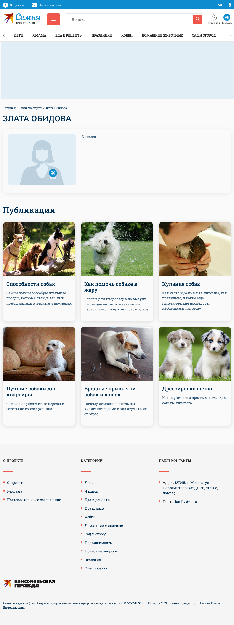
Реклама (14, 491)
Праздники (102, 35)
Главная (9, 108)
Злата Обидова (56, 108)
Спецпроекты (97, 568)
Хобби (127, 35)
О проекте (15, 482)
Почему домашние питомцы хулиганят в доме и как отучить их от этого (115, 408)
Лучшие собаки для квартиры (31, 391)
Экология (93, 559)
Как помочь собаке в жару (110, 287)
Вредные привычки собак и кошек (110, 391)
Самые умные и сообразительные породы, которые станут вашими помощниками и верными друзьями (39, 298)
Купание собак (181, 284)
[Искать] (197, 19)
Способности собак (30, 284)
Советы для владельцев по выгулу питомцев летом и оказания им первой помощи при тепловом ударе (116, 304)
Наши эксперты (30, 108)
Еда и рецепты (68, 35)
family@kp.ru (186, 501)
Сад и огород (204, 35)
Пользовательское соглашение (34, 499)
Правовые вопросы (101, 551)
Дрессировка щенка (188, 388)
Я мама (39, 35)
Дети (18, 35)
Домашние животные (162, 35)
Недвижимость (98, 542)
